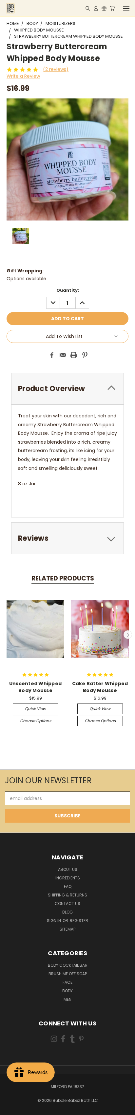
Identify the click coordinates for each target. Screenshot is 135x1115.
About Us (67, 869)
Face (67, 982)
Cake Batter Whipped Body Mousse (100, 687)
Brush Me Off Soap (67, 974)
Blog (67, 912)
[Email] (63, 355)
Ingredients (67, 878)
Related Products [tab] (62, 578)
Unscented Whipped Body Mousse (35, 687)
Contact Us (67, 903)
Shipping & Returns (67, 895)
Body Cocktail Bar (67, 965)
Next (128, 634)
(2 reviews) (55, 69)
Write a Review (23, 76)
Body (67, 991)
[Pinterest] (85, 355)
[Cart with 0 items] (112, 8)
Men (67, 999)
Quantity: (67, 290)
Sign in (54, 920)
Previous (7, 634)
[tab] (67, 389)
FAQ (67, 886)
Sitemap (67, 929)
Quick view (35, 708)
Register (79, 920)
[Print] (73, 355)
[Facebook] (51, 355)
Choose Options (35, 721)
